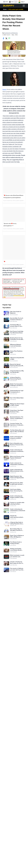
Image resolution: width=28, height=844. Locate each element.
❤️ (4, 261)
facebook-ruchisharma (11, 33)
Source (4, 89)
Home (5, 9)
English (15, 1)
